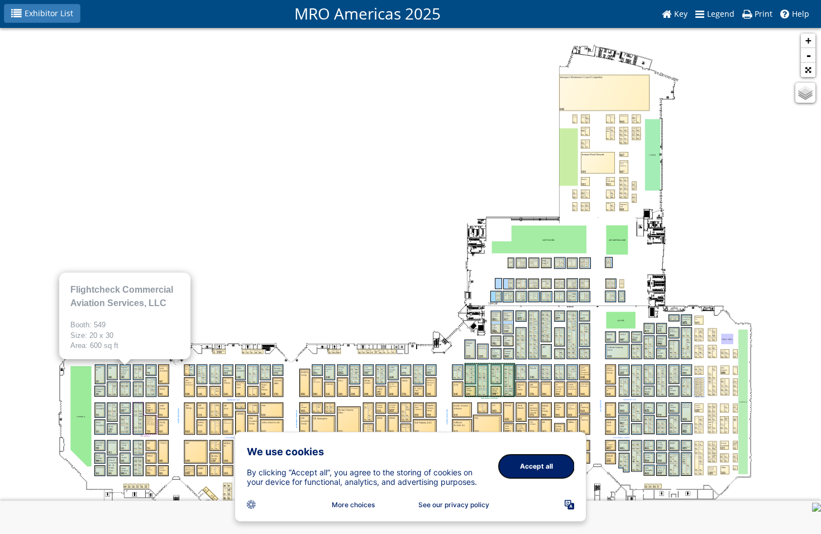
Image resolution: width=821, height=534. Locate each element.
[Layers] (805, 93)
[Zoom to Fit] (808, 70)
